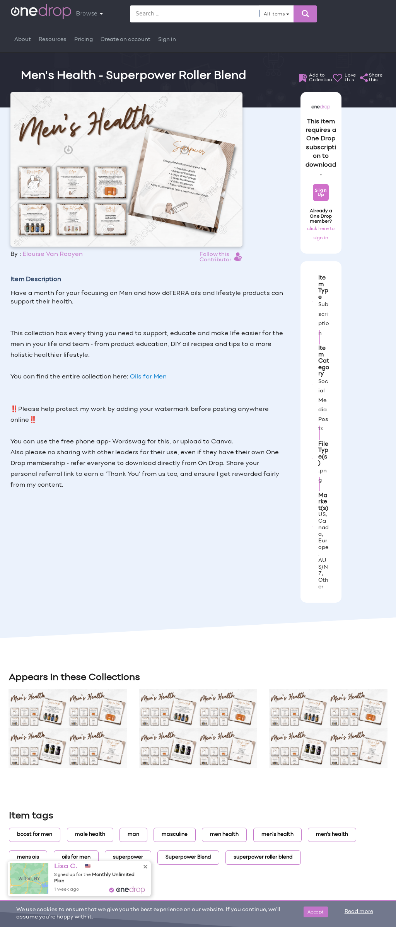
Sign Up (321, 192)
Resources (53, 39)
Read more (359, 911)
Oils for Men (148, 377)
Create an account (125, 39)
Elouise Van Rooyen (52, 254)
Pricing (83, 39)
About (22, 39)
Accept (315, 912)
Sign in (167, 39)
